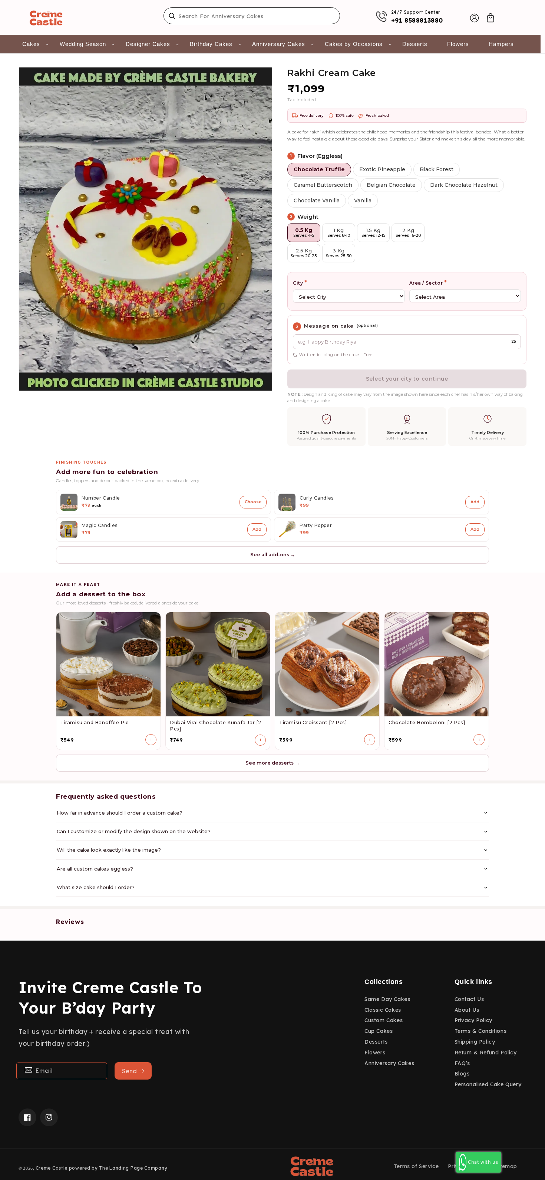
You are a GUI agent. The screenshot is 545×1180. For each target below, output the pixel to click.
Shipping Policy (475, 1041)
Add (474, 501)
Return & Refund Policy (486, 1052)
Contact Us (469, 999)
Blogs (462, 1073)
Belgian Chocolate (391, 185)
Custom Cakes (383, 1020)
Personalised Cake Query (488, 1084)
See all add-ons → (272, 554)
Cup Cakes (378, 1031)
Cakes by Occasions (354, 44)
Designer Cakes (148, 44)
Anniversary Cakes (278, 44)
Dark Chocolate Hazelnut (464, 185)
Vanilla (362, 200)
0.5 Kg (303, 232)
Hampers (501, 44)
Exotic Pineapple (382, 169)
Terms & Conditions (481, 1031)
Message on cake (329, 326)
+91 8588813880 (417, 20)
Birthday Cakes (211, 44)
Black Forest (436, 169)
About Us (467, 1010)
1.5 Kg (373, 232)
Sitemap (506, 1166)
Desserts (414, 44)
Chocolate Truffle (319, 169)
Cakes (31, 44)
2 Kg (408, 232)
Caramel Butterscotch (323, 185)
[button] (490, 18)
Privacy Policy (473, 1020)
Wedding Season (83, 44)
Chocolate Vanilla (317, 200)
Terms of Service (416, 1166)
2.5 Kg (304, 253)
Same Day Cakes (387, 999)
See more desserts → (272, 763)
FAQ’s (462, 1063)
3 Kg (338, 253)
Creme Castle (51, 1168)
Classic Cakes (382, 1010)
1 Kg (338, 232)
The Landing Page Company (133, 1168)
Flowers (458, 44)
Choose (253, 501)
